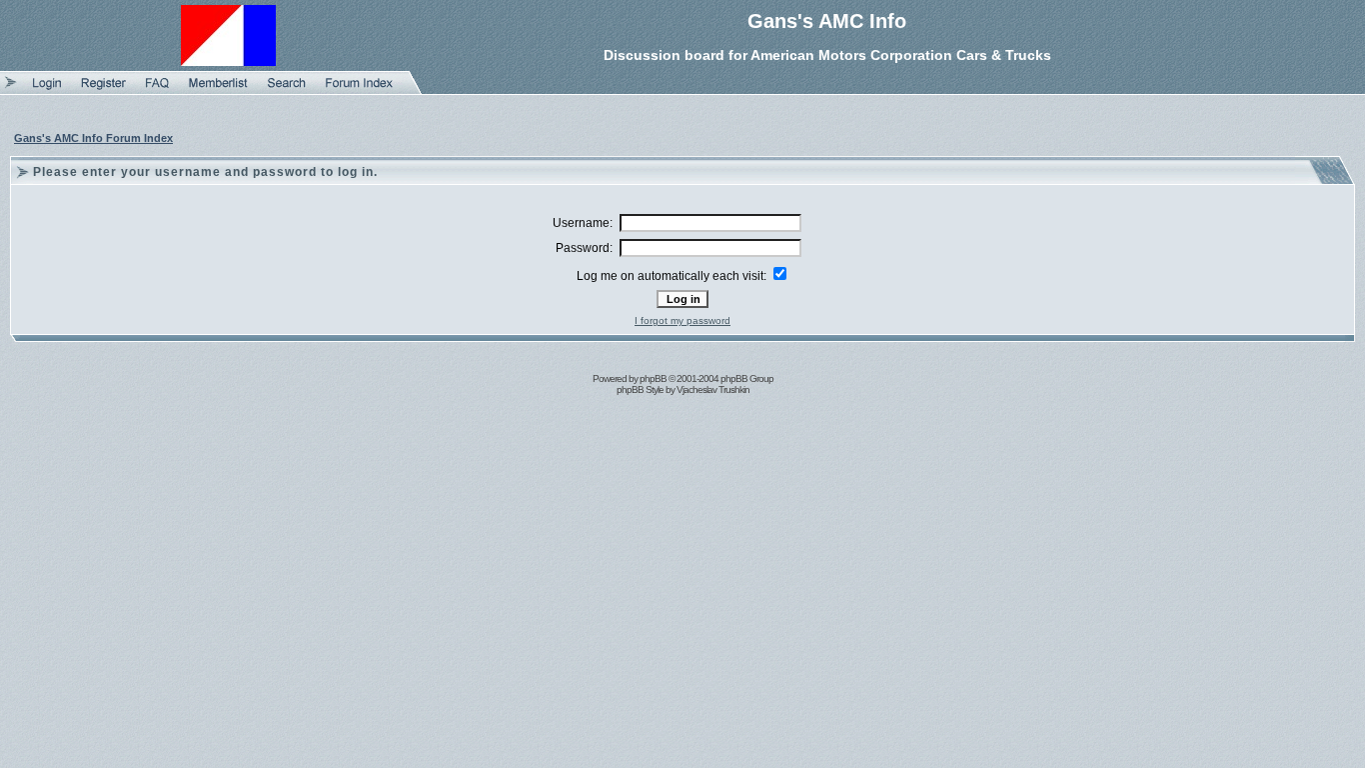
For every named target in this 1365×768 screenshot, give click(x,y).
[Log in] (47, 90)
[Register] (103, 90)
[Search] (287, 90)
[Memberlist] (218, 90)
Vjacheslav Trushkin (713, 389)
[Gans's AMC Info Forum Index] (359, 90)
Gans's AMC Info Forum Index (93, 138)
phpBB (653, 378)
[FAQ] (157, 90)
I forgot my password (682, 320)
